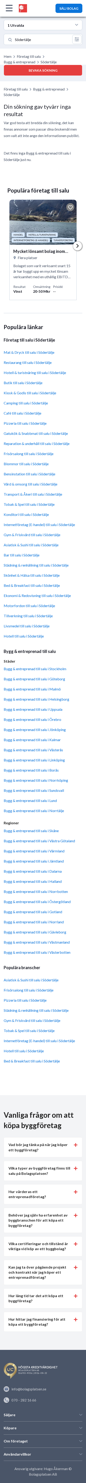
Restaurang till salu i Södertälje (28, 362)
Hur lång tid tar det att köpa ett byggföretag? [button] (35, 1298)
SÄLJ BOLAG (68, 8)
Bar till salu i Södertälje (21, 555)
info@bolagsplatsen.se (28, 1389)
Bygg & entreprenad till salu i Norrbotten (36, 891)
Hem (7, 56)
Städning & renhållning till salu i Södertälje (36, 565)
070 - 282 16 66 (23, 1400)
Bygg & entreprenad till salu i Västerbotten (37, 952)
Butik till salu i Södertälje (23, 382)
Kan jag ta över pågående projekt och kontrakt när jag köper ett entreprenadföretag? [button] (37, 1272)
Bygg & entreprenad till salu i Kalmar (32, 739)
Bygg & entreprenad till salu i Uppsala (33, 709)
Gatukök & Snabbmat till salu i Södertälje (36, 433)
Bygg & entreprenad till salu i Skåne (31, 830)
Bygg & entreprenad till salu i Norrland (34, 922)
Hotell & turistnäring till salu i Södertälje (35, 372)
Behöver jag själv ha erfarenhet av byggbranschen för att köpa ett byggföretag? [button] (38, 1220)
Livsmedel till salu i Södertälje (27, 626)
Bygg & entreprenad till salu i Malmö (32, 689)
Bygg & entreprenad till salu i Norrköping (36, 780)
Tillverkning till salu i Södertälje (28, 616)
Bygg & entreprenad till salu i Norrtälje (34, 810)
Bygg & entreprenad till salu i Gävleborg (35, 932)
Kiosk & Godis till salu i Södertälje (30, 393)
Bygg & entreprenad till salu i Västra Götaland (39, 841)
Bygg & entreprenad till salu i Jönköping (35, 729)
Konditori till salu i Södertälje (26, 514)
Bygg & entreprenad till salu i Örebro (32, 719)
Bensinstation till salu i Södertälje (29, 474)
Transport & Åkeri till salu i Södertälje (33, 494)
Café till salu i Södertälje (22, 413)
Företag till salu (29, 56)
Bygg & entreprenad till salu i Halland (33, 881)
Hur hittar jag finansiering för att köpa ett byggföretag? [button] (37, 1321)
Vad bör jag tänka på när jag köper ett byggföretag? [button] (38, 1147)
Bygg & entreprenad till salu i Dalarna (33, 871)
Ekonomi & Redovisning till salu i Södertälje (37, 595)
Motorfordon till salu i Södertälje (29, 605)
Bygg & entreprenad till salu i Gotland (33, 912)
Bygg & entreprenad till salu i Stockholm (35, 669)
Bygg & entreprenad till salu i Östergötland (37, 901)
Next (77, 246)
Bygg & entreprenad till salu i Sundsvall (34, 790)
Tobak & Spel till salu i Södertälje (29, 504)
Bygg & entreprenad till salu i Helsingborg (36, 699)
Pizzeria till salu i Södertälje (25, 423)
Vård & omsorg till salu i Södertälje (30, 484)
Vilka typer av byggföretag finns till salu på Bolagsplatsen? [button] (39, 1170)
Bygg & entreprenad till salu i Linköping (34, 760)
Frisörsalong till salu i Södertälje (28, 453)
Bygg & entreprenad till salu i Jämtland (34, 861)
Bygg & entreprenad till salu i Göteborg (34, 679)
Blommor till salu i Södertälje (26, 464)
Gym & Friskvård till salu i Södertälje (32, 534)
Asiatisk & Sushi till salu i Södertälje (31, 545)
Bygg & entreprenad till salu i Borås (31, 770)
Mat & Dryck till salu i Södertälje (29, 352)
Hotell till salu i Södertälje (24, 636)
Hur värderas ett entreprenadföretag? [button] (27, 1194)
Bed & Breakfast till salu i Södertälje (32, 585)
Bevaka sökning (43, 70)
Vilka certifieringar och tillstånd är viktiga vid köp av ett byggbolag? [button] (38, 1246)
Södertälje (12, 94)
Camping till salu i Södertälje (26, 403)
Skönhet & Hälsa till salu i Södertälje (32, 575)
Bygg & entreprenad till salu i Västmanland (37, 942)
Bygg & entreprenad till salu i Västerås (33, 750)
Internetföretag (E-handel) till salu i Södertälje (39, 524)
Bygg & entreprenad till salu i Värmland (34, 851)
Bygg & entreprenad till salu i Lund (30, 800)
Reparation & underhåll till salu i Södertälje (36, 443)
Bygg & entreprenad (19, 62)
